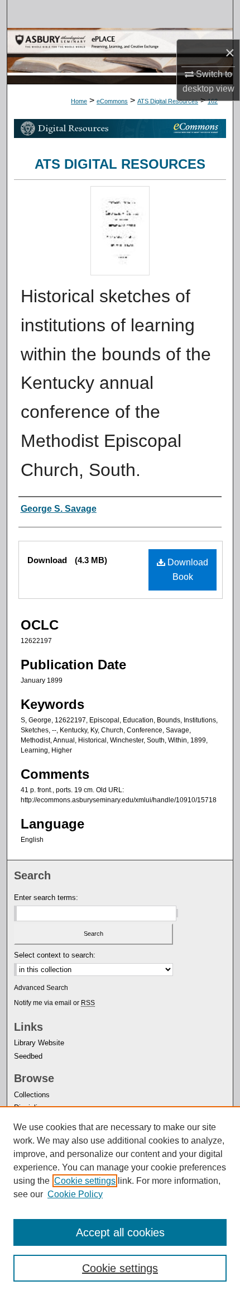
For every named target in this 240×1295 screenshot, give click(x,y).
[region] (120, 1200)
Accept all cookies (120, 1232)
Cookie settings (85, 1181)
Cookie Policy (75, 1194)
